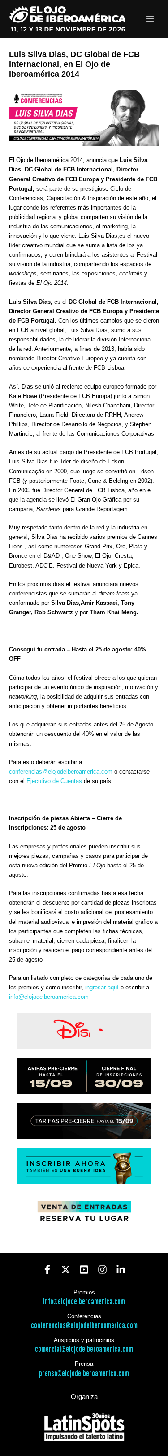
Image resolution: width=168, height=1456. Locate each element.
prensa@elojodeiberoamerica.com (84, 1373)
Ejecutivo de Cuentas (54, 781)
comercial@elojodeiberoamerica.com (84, 1349)
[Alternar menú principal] (150, 19)
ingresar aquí (103, 987)
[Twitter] (65, 1269)
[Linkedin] (120, 1269)
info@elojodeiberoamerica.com (49, 996)
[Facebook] (47, 1269)
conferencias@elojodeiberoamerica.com (60, 771)
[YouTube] (84, 1269)
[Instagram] (102, 1269)
